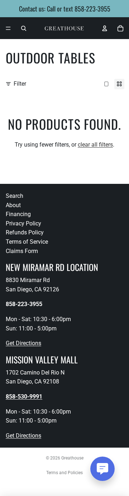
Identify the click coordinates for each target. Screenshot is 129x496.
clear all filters (95, 144)
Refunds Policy (25, 232)
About (13, 205)
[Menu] (8, 28)
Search (14, 195)
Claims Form (22, 251)
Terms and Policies (64, 472)
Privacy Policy (23, 223)
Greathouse (72, 458)
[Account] (105, 28)
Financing (18, 214)
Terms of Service (27, 241)
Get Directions (23, 343)
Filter (20, 83)
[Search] (24, 28)
